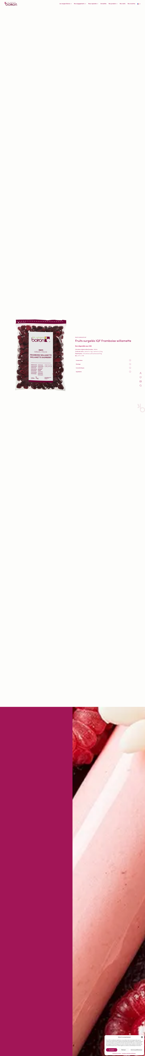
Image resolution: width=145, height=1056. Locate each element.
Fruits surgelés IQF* (80, 337)
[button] (142, 1037)
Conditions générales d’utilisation (129, 1053)
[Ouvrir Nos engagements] (85, 4)
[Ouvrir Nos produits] (117, 4)
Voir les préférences (136, 1050)
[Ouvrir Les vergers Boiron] (71, 4)
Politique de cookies (116, 1053)
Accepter (111, 1050)
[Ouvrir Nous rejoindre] (97, 4)
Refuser (123, 1050)
